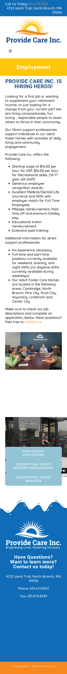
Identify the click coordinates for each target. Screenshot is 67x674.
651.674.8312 (38, 4)
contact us (33, 322)
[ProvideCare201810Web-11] (33, 351)
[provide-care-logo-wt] (33, 521)
